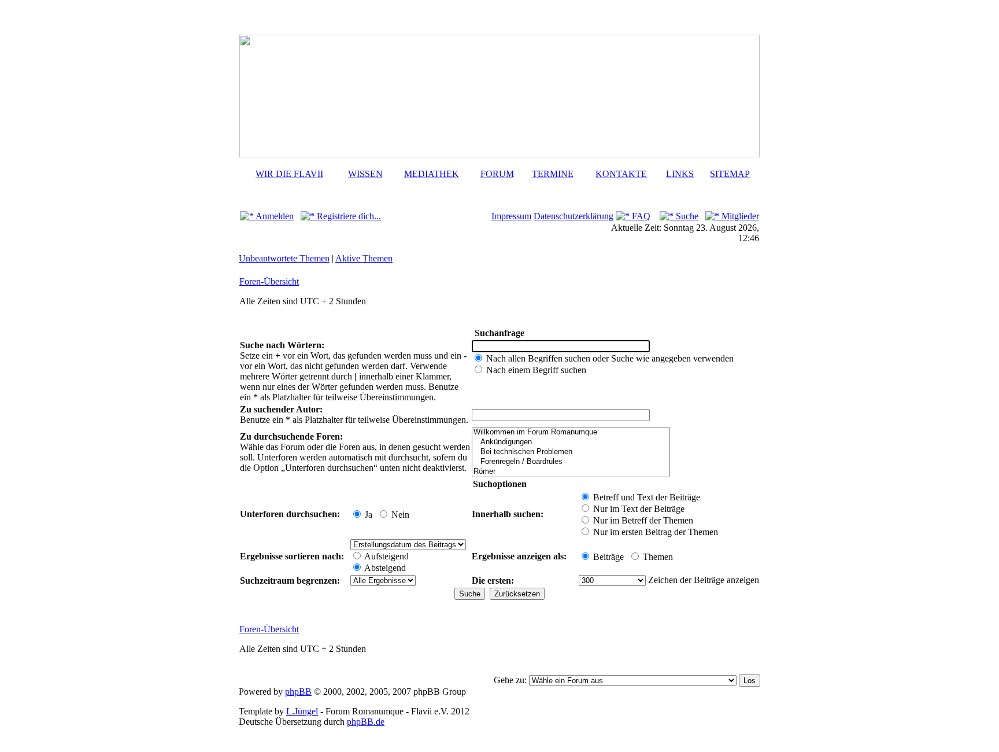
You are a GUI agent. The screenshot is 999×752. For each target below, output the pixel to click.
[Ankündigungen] (570, 442)
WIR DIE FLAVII (289, 174)
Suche (686, 216)
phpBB (298, 691)
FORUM (497, 174)
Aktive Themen (364, 258)
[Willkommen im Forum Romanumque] (570, 432)
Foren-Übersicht (269, 281)
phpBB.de (365, 722)
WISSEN (365, 174)
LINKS (680, 174)
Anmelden (274, 216)
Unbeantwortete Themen (284, 258)
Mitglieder (739, 216)
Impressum (511, 216)
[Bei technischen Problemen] (570, 452)
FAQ (640, 216)
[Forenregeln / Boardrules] (570, 462)
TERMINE (553, 174)
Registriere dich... (347, 216)
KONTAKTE (621, 174)
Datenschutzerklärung (573, 216)
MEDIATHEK (431, 174)
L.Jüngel (302, 711)
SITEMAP (730, 174)
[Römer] (570, 472)
